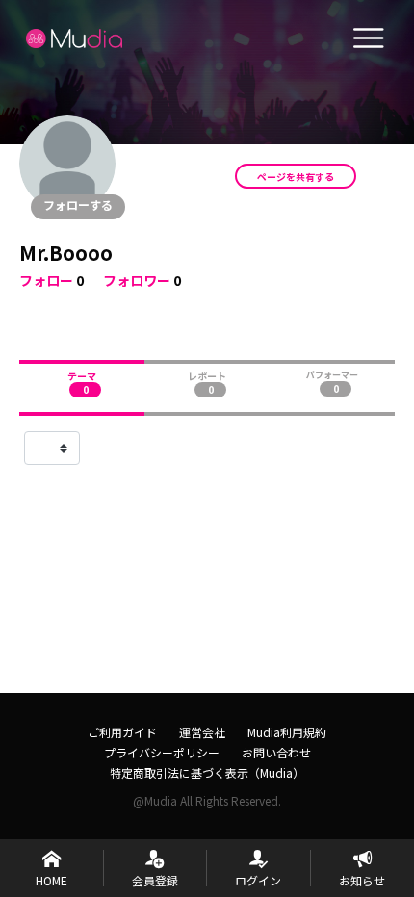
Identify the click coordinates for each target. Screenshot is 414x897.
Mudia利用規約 (286, 732)
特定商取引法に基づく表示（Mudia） (207, 772)
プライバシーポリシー (162, 752)
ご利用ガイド (122, 732)
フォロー (46, 280)
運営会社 (202, 732)
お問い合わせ (276, 752)
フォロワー (136, 280)
